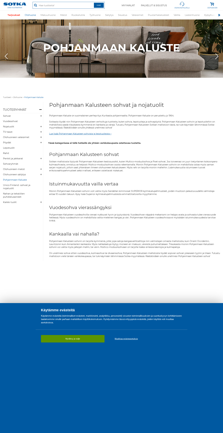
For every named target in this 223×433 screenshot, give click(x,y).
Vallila (177, 15)
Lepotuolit (9, 147)
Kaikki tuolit (10, 202)
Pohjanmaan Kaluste (33, 97)
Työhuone (95, 15)
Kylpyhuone (211, 15)
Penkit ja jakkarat (13, 158)
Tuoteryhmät (14, 110)
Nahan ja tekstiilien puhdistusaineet (14, 195)
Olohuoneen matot (14, 169)
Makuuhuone (48, 15)
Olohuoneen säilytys (14, 174)
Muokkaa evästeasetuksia (126, 339)
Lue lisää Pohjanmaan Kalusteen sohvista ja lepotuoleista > (80, 133)
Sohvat (7, 115)
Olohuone (30, 15)
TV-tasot (7, 131)
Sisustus (122, 15)
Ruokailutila (78, 15)
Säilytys (109, 15)
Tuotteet (7, 97)
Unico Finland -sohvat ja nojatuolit (16, 187)
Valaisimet (137, 15)
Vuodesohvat (10, 121)
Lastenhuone (192, 15)
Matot (63, 15)
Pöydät (7, 142)
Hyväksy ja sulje (72, 339)
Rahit (6, 153)
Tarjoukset (14, 15)
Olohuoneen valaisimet (16, 137)
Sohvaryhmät (10, 163)
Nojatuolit (8, 126)
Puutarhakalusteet (158, 15)
